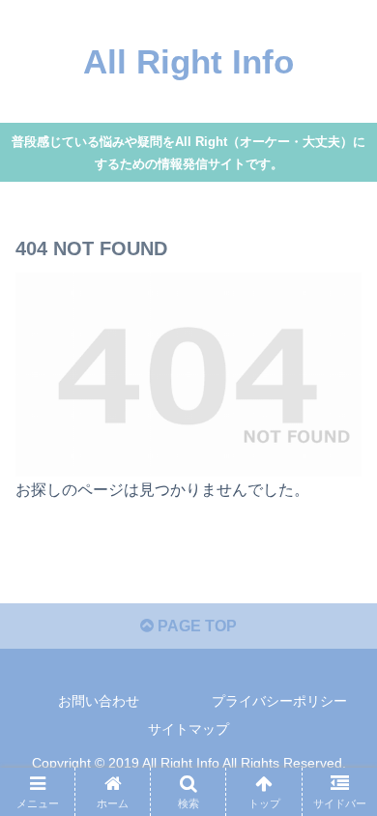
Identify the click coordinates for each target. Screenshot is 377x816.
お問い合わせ (98, 701)
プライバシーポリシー (279, 701)
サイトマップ (188, 729)
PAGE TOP (195, 626)
